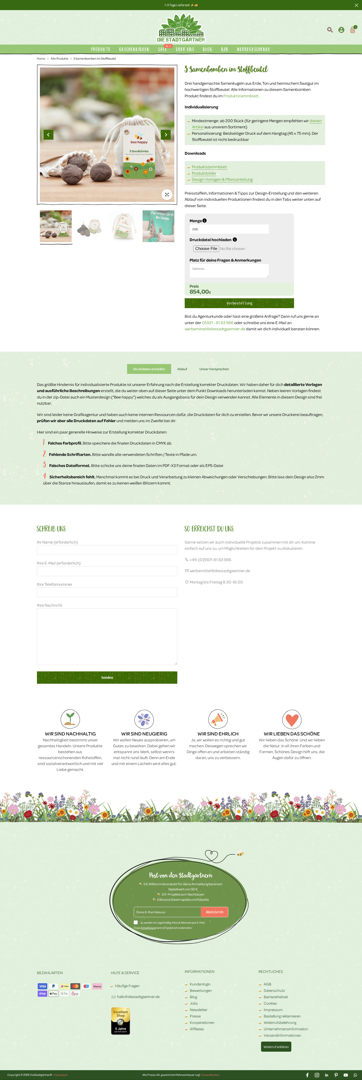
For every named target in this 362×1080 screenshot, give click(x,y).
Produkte (101, 49)
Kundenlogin (200, 983)
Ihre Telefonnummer (54, 584)
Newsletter (198, 1009)
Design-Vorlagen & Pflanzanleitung (222, 179)
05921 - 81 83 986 (218, 322)
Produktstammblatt (241, 95)
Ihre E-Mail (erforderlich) (59, 562)
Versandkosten (210, 1075)
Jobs (194, 1003)
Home (41, 58)
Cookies (270, 1003)
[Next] (166, 135)
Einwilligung (148, 928)
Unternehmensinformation (286, 1028)
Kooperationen (202, 1022)
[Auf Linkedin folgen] (326, 1075)
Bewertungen (201, 990)
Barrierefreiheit (276, 996)
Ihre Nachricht (49, 605)
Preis (194, 286)
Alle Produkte (59, 58)
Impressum (273, 1009)
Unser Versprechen (214, 368)
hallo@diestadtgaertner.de (138, 996)
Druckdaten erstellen (149, 368)
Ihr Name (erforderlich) (57, 542)
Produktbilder (204, 173)
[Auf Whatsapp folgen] (355, 1075)
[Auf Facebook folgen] (307, 1075)
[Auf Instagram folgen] (317, 1075)
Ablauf (182, 368)
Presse (195, 1016)
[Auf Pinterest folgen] (336, 1075)
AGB (267, 983)
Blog (208, 49)
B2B (225, 49)
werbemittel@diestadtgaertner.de (215, 328)
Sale (164, 49)
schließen (5, 5)
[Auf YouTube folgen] (346, 1075)
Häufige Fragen (127, 985)
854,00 (199, 291)
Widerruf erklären (276, 1047)
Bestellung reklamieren (282, 1016)
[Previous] (48, 135)
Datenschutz (274, 990)
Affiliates (197, 1028)
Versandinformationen (282, 1035)
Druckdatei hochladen (237, 239)
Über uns (185, 49)
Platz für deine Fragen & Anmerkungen (225, 260)
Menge (220, 220)
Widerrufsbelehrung (280, 1022)
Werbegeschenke (254, 49)
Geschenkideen (134, 49)
